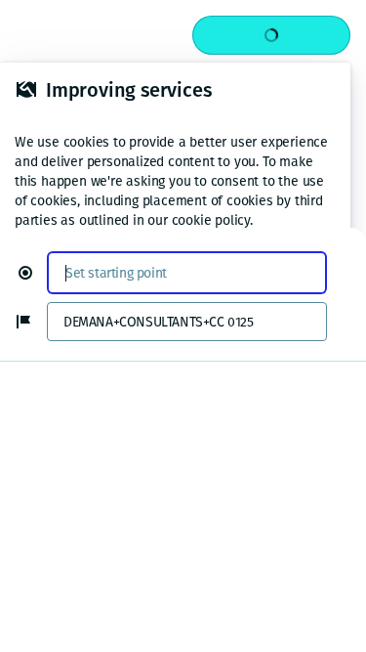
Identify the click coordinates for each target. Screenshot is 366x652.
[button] (33, 272)
